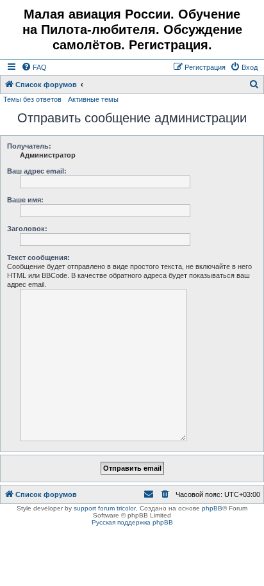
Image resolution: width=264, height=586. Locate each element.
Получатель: (29, 146)
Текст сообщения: (38, 257)
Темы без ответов (32, 99)
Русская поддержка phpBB (132, 522)
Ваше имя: (25, 200)
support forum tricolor (105, 508)
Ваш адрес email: (37, 171)
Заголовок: (27, 228)
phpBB (212, 508)
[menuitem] (34, 67)
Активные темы (93, 99)
